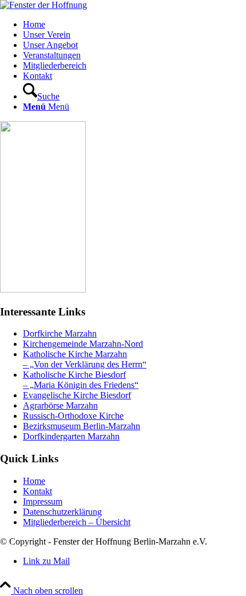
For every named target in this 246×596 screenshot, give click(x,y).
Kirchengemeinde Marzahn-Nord (83, 344)
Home (34, 481)
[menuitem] (134, 24)
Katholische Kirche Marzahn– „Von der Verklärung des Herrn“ (84, 359)
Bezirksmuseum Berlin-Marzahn (81, 426)
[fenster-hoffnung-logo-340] (43, 5)
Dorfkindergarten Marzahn (71, 436)
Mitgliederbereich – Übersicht (76, 522)
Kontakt (37, 491)
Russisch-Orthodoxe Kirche (73, 416)
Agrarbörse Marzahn (60, 405)
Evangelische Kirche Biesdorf (77, 395)
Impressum (42, 501)
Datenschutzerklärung (62, 512)
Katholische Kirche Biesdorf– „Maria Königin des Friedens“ (80, 380)
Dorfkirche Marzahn (60, 333)
